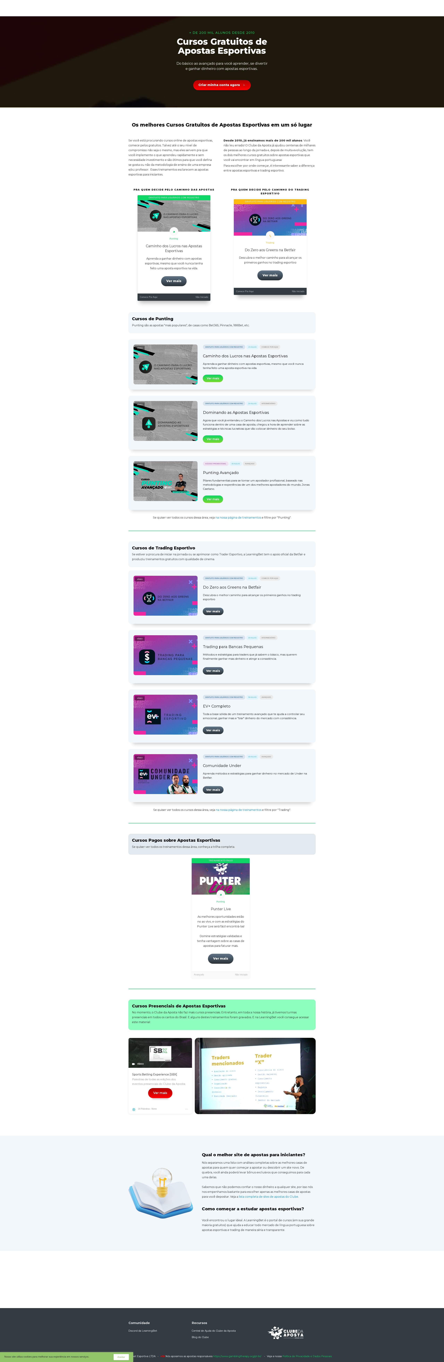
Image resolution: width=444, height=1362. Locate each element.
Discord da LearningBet (142, 1330)
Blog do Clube (200, 1337)
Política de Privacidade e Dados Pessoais (307, 1356)
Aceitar (121, 1357)
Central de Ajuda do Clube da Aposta (214, 1330)
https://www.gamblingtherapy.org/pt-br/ (237, 1356)
